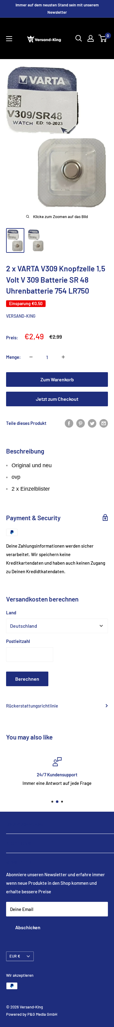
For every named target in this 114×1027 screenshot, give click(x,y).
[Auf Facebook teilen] (69, 423)
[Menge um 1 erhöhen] (63, 357)
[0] (103, 38)
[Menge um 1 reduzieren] (31, 357)
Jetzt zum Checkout (57, 399)
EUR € (14, 956)
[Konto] (91, 38)
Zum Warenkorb (57, 379)
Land (11, 612)
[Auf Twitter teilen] (92, 423)
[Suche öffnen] (78, 38)
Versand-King (21, 316)
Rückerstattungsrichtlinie (32, 705)
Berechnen (27, 679)
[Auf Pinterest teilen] (80, 423)
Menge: (13, 357)
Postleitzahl (18, 641)
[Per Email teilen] (103, 423)
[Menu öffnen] (9, 38)
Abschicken (27, 927)
